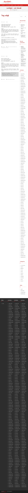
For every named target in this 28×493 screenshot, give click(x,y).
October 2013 (23, 216)
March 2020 (22, 113)
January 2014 (22, 211)
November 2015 (23, 177)
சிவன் (16, 46)
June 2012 (22, 239)
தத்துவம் (4, 47)
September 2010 (23, 257)
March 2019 (10, 353)
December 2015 (23, 175)
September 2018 (23, 131)
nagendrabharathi (23, 63)
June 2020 (22, 111)
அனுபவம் (22, 266)
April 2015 (22, 188)
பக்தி (6, 47)
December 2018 (23, 128)
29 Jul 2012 (3, 56)
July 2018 (10, 364)
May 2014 (22, 205)
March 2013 (22, 227)
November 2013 (23, 214)
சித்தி (14, 46)
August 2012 (22, 236)
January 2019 (22, 127)
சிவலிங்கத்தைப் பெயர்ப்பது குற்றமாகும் (23, 56)
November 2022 (23, 91)
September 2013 (11, 447)
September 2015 (23, 180)
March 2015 (22, 189)
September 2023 (23, 86)
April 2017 (22, 150)
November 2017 (23, 139)
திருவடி (14, 79)
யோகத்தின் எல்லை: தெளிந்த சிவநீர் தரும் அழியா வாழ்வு (23, 36)
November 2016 (23, 158)
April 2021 (22, 105)
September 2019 (23, 117)
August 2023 (10, 317)
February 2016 (23, 172)
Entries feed (22, 290)
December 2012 (23, 230)
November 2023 (11, 314)
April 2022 (22, 97)
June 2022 (22, 95)
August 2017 (22, 144)
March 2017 (22, 152)
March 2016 (10, 400)
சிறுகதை (12, 5)
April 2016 (22, 169)
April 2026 (22, 75)
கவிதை (18, 5)
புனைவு (22, 279)
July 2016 (22, 164)
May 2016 (22, 167)
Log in (22, 289)
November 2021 (23, 102)
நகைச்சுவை (22, 277)
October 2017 (23, 141)
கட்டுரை (15, 5)
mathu (22, 50)
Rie (7, 56)
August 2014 (22, 200)
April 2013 (22, 225)
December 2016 (11, 386)
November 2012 (11, 461)
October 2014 (23, 197)
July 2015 (22, 183)
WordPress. (5, 491)
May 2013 (22, 224)
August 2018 (22, 133)
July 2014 (22, 202)
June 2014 (22, 203)
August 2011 (22, 249)
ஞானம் (2, 47)
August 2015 (10, 411)
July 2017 (10, 375)
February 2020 (23, 114)
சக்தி (12, 46)
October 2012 (23, 233)
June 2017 (22, 147)
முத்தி (7, 47)
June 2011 (22, 252)
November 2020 (23, 108)
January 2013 (10, 458)
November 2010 (23, 255)
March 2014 (22, 208)
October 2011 (23, 247)
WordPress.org (23, 293)
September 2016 (23, 161)
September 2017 (23, 142)
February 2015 (23, 191)
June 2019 (22, 119)
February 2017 (23, 153)
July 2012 (22, 238)
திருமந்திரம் (7, 1)
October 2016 (10, 389)
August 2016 (22, 163)
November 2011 (23, 246)
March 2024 (22, 81)
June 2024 (22, 80)
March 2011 (10, 483)
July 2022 (22, 94)
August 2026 (10, 303)
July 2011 (22, 250)
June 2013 (22, 222)
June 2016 (22, 166)
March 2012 (10, 472)
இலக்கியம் (21, 5)
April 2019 (22, 122)
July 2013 (22, 221)
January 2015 (10, 422)
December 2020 (23, 106)
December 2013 (23, 213)
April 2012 (22, 241)
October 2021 (23, 103)
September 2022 (23, 92)
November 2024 (23, 78)
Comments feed (23, 292)
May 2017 (22, 149)
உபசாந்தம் (11, 46)
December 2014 (23, 194)
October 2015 (23, 178)
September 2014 (23, 199)
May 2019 (10, 350)
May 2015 (22, 186)
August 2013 (22, 219)
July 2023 (22, 89)
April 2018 (22, 136)
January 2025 (22, 77)
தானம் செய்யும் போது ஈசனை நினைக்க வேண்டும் (23, 65)
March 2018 (22, 138)
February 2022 (11, 328)
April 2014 (10, 436)
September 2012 (23, 235)
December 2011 (23, 244)
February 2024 (23, 83)
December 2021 (23, 100)
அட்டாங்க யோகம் (8, 5)
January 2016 (22, 174)
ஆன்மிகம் (8, 46)
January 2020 (22, 116)
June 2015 (22, 185)
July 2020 (10, 339)
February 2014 (23, 210)
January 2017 (22, 155)
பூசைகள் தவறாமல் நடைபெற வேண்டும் (23, 51)
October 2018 (23, 130)
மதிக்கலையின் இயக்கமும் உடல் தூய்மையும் (23, 25)
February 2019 (23, 125)
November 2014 (11, 425)
